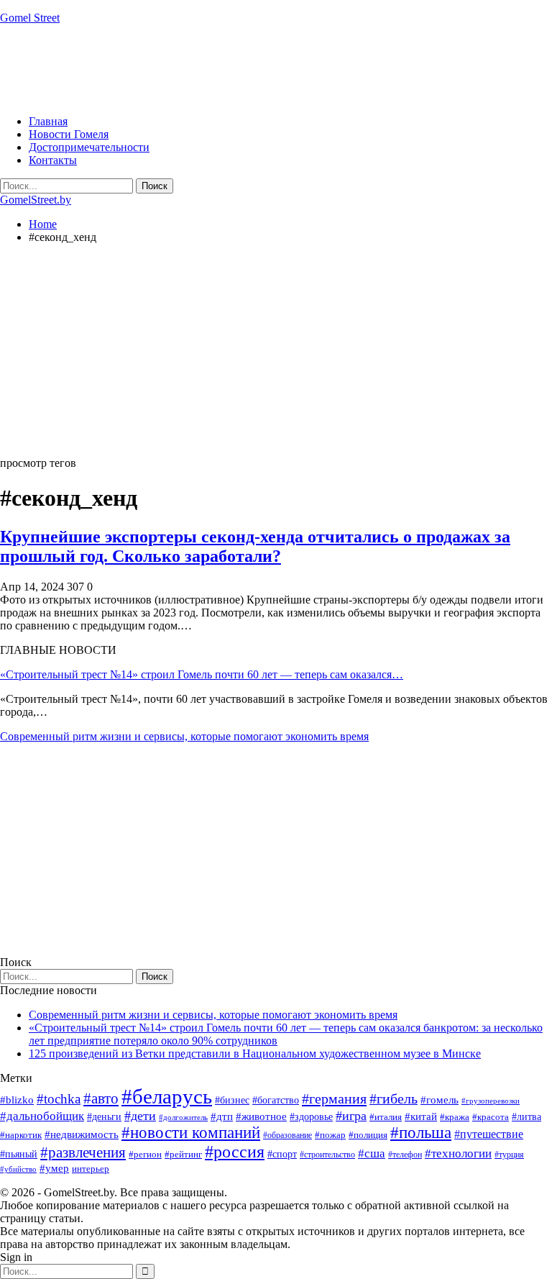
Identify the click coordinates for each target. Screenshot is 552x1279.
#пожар (330, 1134)
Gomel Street (30, 18)
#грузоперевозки (490, 1100)
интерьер (90, 1169)
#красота (490, 1116)
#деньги (104, 1116)
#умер (54, 1168)
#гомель (439, 1100)
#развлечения (83, 1152)
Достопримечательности (89, 147)
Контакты (53, 160)
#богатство (275, 1100)
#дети (140, 1116)
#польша (420, 1133)
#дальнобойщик (42, 1116)
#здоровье (311, 1116)
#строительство (327, 1155)
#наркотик (21, 1134)
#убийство (18, 1169)
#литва (526, 1116)
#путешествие (488, 1134)
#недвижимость (82, 1134)
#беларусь (166, 1096)
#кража (454, 1116)
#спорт (282, 1154)
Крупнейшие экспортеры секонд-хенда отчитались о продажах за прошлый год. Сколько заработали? (255, 546)
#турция (509, 1155)
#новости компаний (190, 1133)
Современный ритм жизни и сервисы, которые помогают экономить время (184, 736)
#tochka (58, 1098)
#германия (334, 1098)
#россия (234, 1151)
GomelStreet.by (35, 200)
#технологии (458, 1153)
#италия (385, 1116)
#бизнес (232, 1100)
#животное (261, 1116)
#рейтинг (183, 1154)
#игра (351, 1116)
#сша (371, 1153)
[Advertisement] (261, 68)
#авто (101, 1098)
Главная (48, 121)
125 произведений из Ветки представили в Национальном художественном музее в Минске (255, 1053)
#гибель (393, 1098)
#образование (287, 1135)
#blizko (17, 1100)
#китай (421, 1116)
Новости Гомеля (69, 134)
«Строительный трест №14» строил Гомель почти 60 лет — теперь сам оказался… (201, 674)
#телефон (405, 1155)
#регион (145, 1154)
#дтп (222, 1116)
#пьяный (18, 1154)
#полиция (368, 1134)
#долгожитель (183, 1117)
